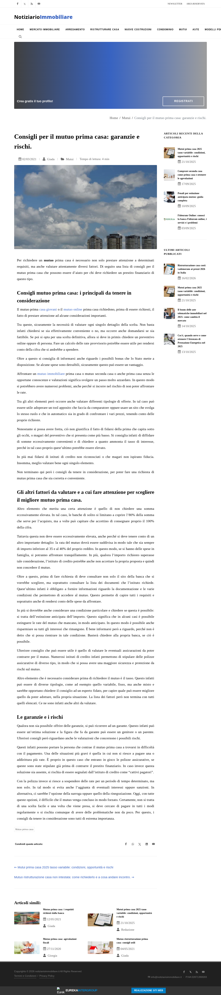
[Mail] (38, 4)
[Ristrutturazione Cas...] (169, 269)
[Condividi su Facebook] (125, 844)
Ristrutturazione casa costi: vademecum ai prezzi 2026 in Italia (192, 269)
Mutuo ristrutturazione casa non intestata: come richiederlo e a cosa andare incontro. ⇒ (74, 877)
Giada (50, 159)
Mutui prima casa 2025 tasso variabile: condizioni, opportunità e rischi (134, 913)
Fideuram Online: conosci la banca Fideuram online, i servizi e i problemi (192, 219)
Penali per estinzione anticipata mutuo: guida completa (190, 197)
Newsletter (175, 4)
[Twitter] (24, 4)
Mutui (126, 118)
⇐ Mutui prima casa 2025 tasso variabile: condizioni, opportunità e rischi (63, 867)
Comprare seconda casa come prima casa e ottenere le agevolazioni (192, 175)
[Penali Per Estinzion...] (169, 197)
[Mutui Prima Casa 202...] (169, 152)
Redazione (127, 929)
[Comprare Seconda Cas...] (169, 174)
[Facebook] (17, 4)
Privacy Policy (46, 975)
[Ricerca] (20, 36)
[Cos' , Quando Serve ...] (169, 339)
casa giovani (48, 309)
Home (114, 118)
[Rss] (31, 4)
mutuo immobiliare (51, 374)
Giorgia (52, 955)
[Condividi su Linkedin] (146, 844)
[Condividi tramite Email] (153, 844)
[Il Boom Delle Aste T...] (169, 313)
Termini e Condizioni (25, 975)
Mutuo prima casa (24, 829)
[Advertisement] (110, 70)
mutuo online (73, 309)
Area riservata (195, 4)
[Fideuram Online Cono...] (169, 219)
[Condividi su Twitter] (139, 844)
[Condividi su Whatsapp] (132, 844)
